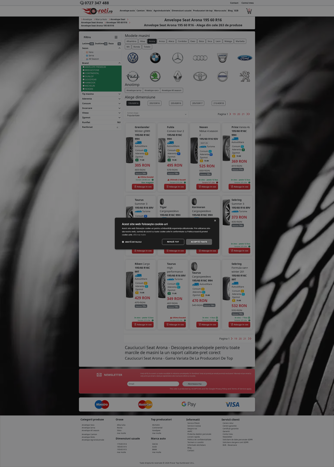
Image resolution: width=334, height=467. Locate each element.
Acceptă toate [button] (199, 241)
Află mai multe (139, 234)
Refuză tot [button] (173, 241)
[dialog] (167, 233)
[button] (132, 241)
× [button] (215, 221)
